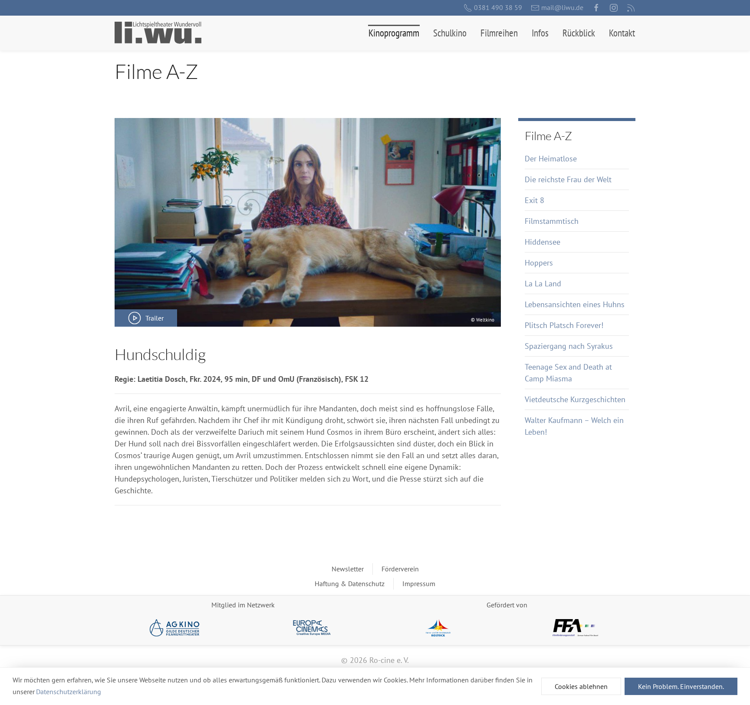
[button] (394, 33)
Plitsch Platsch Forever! (564, 325)
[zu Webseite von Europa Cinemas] (312, 627)
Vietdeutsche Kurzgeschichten (575, 399)
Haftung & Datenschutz (350, 583)
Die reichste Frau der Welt (568, 179)
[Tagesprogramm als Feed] (631, 7)
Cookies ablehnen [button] (581, 686)
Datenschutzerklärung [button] (68, 691)
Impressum (418, 583)
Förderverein (400, 568)
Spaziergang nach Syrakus (569, 346)
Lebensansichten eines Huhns (575, 304)
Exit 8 (534, 200)
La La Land (543, 284)
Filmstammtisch (552, 221)
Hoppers (539, 263)
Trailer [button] (154, 318)
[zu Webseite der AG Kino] (175, 627)
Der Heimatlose (551, 159)
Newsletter (348, 568)
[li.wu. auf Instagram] (613, 7)
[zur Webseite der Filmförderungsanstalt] (575, 627)
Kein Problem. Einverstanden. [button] (681, 686)
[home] (158, 33)
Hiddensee (542, 242)
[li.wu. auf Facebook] (596, 7)
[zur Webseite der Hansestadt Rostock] (438, 627)
